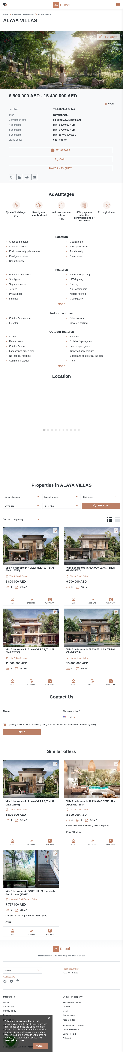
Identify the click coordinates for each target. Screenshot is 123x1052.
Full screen (111, 37)
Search (103, 505)
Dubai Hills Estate (71, 1029)
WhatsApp (63, 150)
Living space (11, 506)
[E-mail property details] (34, 177)
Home (6, 1002)
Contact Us (8, 1006)
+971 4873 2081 (70, 972)
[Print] (27, 177)
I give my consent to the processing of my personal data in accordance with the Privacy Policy (52, 724)
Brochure (31, 603)
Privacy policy (9, 1011)
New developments (72, 1002)
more (61, 304)
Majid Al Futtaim (73, 832)
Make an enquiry (60, 168)
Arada (8, 922)
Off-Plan (66, 1006)
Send (21, 732)
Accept (41, 1046)
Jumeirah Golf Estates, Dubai (23, 899)
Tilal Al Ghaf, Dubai (18, 576)
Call (62, 159)
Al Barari (67, 1038)
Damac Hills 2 (69, 1034)
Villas (65, 1011)
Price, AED (49, 506)
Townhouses (69, 1015)
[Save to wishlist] (55, 530)
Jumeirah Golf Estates (73, 1025)
